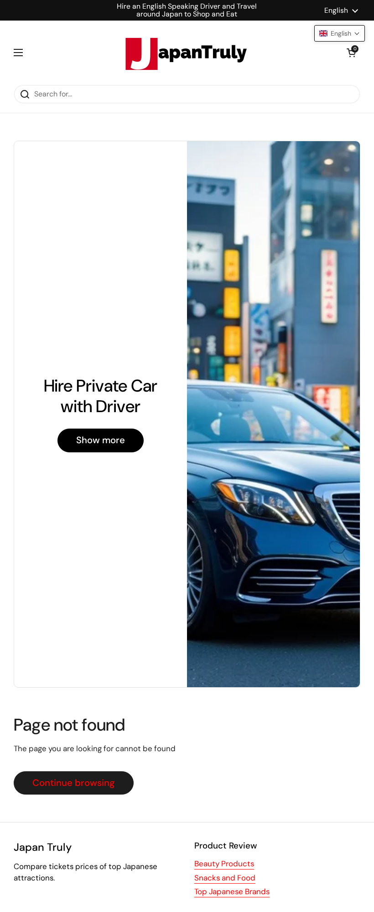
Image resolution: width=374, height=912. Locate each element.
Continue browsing (73, 783)
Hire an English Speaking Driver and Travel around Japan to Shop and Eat (187, 10)
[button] (351, 52)
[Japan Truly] (184, 52)
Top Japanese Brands (232, 891)
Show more (100, 440)
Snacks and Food (224, 878)
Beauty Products (224, 864)
